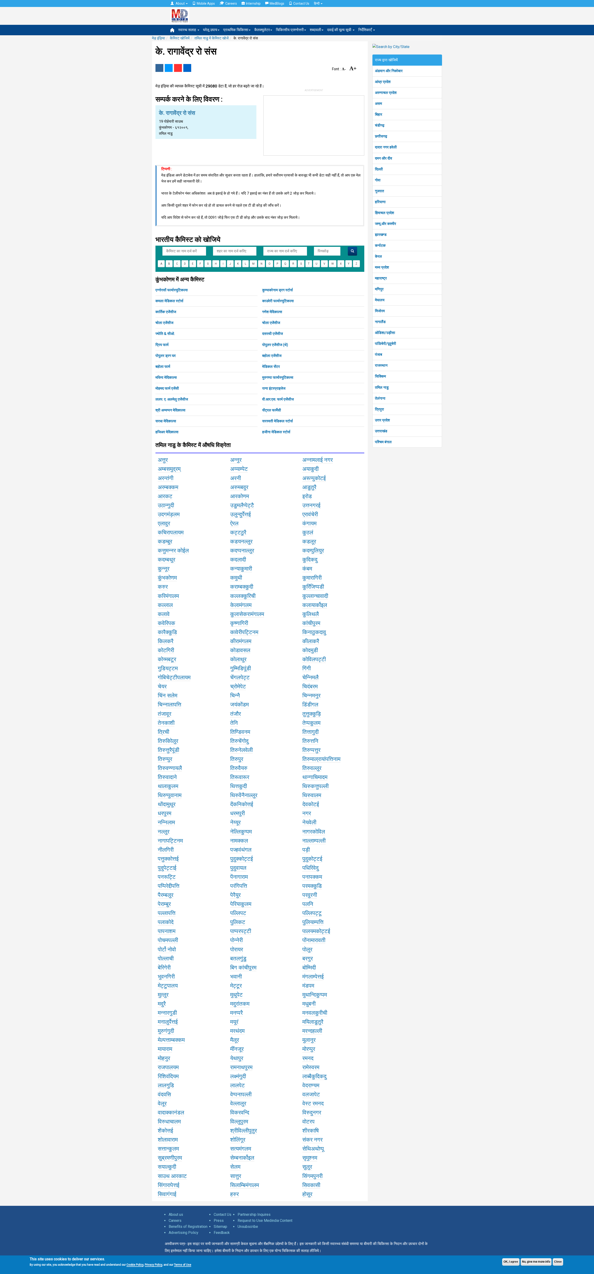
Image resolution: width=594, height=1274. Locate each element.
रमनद (307, 1058)
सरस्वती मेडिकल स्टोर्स (277, 421)
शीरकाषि (310, 1130)
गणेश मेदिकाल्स (272, 312)
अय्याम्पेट (239, 469)
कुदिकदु (309, 559)
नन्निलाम (166, 822)
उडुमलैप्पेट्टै (242, 505)
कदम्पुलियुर (313, 550)
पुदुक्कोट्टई (241, 859)
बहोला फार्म (162, 366)
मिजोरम (380, 311)
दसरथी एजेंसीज (272, 333)
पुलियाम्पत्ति (312, 922)
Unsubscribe (248, 1226)
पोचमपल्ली (168, 940)
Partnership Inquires (254, 1214)
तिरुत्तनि (310, 741)
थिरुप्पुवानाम (169, 795)
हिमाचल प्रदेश (384, 213)
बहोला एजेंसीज (271, 355)
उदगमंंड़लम (169, 514)
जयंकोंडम (239, 704)
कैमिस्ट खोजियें (180, 38)
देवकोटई (310, 804)
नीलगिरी (166, 850)
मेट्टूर (236, 985)
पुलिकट (237, 922)
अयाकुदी (310, 469)
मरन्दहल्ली (312, 1031)
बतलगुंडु (238, 958)
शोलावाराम (168, 1139)
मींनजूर (237, 1049)
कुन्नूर (163, 568)
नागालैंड (380, 322)
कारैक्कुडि (167, 632)
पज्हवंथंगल (241, 850)
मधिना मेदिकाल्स (166, 377)
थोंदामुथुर (166, 804)
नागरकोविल (313, 831)
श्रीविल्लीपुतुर (243, 1130)
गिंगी (306, 668)
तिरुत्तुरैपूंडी (168, 750)
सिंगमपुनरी (312, 1176)
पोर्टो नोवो (167, 949)
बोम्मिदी (309, 967)
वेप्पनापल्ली (241, 1094)
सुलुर (307, 1167)
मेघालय (379, 300)
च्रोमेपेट (238, 686)
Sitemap (220, 1226)
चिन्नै (235, 695)
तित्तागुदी (310, 732)
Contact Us (301, 3)
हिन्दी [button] (317, 3)
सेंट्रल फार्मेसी (271, 410)
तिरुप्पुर (165, 759)
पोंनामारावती (313, 940)
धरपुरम (164, 813)
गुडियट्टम (168, 668)
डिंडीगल (310, 704)
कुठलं (307, 532)
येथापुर (236, 1058)
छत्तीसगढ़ (381, 136)
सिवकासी (311, 1185)
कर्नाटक (380, 245)
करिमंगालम (168, 596)
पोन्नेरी (236, 940)
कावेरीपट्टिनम (244, 632)
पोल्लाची (166, 958)
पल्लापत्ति (166, 913)
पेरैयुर (235, 895)
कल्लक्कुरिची (242, 596)
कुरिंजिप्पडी (313, 587)
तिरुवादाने (167, 777)
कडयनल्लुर (241, 541)
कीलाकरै (310, 641)
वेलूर (162, 1103)
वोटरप (308, 1121)
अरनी (235, 478)
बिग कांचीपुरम (243, 967)
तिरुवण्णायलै (170, 768)
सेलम (235, 1167)
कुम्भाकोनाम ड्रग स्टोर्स (277, 290)
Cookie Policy (134, 1264)
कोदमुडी (310, 650)
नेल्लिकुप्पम (241, 831)
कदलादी (238, 559)
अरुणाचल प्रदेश (386, 92)
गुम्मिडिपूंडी (240, 668)
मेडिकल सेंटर (271, 366)
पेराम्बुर (164, 904)
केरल (378, 256)
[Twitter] (169, 68)
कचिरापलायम (171, 532)
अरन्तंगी (165, 478)
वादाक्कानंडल (171, 1112)
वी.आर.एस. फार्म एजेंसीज (278, 399)
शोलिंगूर (237, 1139)
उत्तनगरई (311, 505)
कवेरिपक (166, 623)
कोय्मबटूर (167, 659)
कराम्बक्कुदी (241, 587)
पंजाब (378, 354)
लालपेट (237, 1085)
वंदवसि (164, 1094)
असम (378, 103)
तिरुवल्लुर (311, 768)
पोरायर (236, 949)
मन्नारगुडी (167, 1013)
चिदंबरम (310, 686)
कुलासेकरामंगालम (247, 614)
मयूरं (234, 1022)
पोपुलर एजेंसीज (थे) (275, 345)
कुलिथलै (310, 614)
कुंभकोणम (167, 577)
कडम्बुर (165, 541)
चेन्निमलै (310, 677)
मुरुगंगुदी (166, 1031)
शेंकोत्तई (165, 1130)
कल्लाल (165, 605)
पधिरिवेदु (310, 868)
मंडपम (308, 985)
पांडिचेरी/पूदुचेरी (385, 343)
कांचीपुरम (311, 623)
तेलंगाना (380, 398)
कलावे (164, 614)
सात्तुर (235, 1176)
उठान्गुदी (166, 505)
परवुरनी (309, 895)
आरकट (165, 496)
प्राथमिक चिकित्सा (235, 30)
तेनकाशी (166, 723)
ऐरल (234, 523)
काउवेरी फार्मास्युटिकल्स (278, 301)
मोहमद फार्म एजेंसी (167, 388)
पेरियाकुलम (240, 904)
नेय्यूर (235, 822)
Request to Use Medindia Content (265, 1220)
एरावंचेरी (310, 514)
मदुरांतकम (239, 1004)
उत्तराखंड (381, 431)
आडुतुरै (309, 487)
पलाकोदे (166, 922)
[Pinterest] (178, 68)
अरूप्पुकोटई (314, 478)
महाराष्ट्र (381, 278)
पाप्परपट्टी (240, 931)
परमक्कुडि (312, 886)
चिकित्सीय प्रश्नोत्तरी (290, 30)
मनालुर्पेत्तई (168, 1022)
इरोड (307, 496)
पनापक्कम (312, 877)
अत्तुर (163, 460)
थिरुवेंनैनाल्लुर (243, 795)
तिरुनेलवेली (241, 750)
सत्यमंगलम (240, 1149)
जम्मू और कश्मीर (385, 223)
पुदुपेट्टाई (167, 868)
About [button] (180, 3)
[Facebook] (159, 68)
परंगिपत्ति (238, 886)
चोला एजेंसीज (164, 323)
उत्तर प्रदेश (382, 420)
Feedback (222, 1232)
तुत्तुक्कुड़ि (311, 714)
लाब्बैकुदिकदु (314, 1076)
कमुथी (236, 577)
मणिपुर (379, 289)
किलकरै (165, 641)
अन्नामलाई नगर (317, 460)
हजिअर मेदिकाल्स (166, 432)
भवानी (236, 976)
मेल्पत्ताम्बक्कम (171, 1040)
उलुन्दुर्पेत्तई (240, 514)
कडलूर (309, 541)
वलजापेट (311, 1094)
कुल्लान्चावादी (315, 596)
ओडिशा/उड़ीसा (385, 333)
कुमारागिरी (312, 577)
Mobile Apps (206, 3)
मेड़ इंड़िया (158, 38)
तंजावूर (164, 714)
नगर (306, 813)
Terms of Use (182, 1264)
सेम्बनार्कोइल (242, 1158)
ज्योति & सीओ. (165, 333)
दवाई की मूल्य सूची (339, 30)
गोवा (378, 180)
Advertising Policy (183, 1232)
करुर (163, 587)
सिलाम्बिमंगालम (244, 1185)
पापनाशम (166, 931)
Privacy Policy (153, 1264)
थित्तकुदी (238, 786)
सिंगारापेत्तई (168, 1185)
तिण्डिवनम (240, 732)
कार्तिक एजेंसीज (165, 312)
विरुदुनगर (311, 1112)
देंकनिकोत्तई (241, 804)
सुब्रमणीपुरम (170, 1158)
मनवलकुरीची (314, 1013)
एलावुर (164, 523)
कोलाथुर (238, 659)
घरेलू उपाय (210, 30)
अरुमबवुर (239, 487)
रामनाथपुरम (241, 1067)
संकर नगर (312, 1139)
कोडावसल (240, 650)
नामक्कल (239, 841)
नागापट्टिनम (170, 841)
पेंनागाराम (239, 877)
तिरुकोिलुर (168, 741)
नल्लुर (163, 831)
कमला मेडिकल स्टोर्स (169, 301)
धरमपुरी (237, 813)
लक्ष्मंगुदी (238, 1076)
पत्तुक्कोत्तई (168, 859)
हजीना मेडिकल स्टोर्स (276, 432)
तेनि (234, 723)
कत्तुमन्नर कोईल (173, 550)
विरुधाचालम (169, 1121)
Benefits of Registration (188, 1226)
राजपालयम (168, 1067)
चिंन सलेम (167, 695)
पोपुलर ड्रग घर (165, 355)
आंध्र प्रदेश (383, 82)
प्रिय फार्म (161, 345)
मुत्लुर (163, 995)
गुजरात (379, 191)
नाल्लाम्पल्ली (314, 841)
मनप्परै (236, 1013)
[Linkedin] (187, 68)
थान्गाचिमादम (314, 777)
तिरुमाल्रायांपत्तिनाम (321, 759)
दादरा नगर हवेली (386, 147)
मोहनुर (164, 1058)
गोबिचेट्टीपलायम (174, 677)
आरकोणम (239, 496)
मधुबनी (309, 1004)
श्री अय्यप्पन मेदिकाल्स (170, 410)
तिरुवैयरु (238, 768)
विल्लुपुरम (239, 1121)
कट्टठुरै (238, 532)
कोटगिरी (166, 650)
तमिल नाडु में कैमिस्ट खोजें (211, 38)
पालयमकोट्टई (316, 931)
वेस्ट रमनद (313, 1103)
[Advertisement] (314, 125)
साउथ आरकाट (172, 1176)
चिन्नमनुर (311, 695)
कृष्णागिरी (239, 623)
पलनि (307, 904)
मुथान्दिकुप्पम (314, 995)
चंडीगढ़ (379, 125)
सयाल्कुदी (167, 1167)
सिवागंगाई (167, 1194)
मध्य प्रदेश (382, 267)
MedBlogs (277, 3)
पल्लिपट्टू (312, 913)
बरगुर (307, 958)
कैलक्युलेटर (262, 30)
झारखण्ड (381, 234)
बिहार (378, 114)
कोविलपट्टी (314, 659)
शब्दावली (315, 30)
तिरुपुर (236, 759)
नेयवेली (309, 822)
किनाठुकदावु (314, 632)
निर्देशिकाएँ (365, 30)
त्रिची (163, 732)
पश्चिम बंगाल (383, 442)
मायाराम (165, 1049)
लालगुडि (166, 1085)
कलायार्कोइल (314, 605)
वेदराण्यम (310, 1085)
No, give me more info (536, 1261)
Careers (231, 3)
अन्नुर (236, 460)
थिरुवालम (311, 795)
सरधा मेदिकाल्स (165, 421)
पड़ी (306, 850)
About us (176, 1214)
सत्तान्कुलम (168, 1149)
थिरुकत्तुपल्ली (315, 786)
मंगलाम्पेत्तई (313, 976)
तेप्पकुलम (311, 723)
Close (558, 1261)
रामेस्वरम (310, 1067)
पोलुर (307, 949)
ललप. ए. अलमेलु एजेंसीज (171, 399)
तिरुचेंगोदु (239, 741)
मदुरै (162, 1004)
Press (219, 1220)
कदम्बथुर (166, 559)
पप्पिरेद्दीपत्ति (168, 886)
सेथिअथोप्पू (313, 1149)
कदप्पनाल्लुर (242, 550)
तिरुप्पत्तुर (311, 750)
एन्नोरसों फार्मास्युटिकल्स (171, 290)
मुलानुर (309, 1040)
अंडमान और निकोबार (389, 71)
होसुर (307, 1194)
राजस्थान (381, 365)
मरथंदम (237, 1031)
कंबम (307, 568)
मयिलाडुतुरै (312, 1022)
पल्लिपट (238, 913)
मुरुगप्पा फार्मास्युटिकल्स (277, 377)
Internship (253, 3)
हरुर (234, 1194)
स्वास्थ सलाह (187, 30)
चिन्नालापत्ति (169, 704)
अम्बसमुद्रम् (169, 469)
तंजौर (235, 714)
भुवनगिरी (166, 976)
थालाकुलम (168, 786)
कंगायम (309, 523)
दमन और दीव (383, 158)
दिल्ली (379, 169)
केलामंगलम (241, 605)
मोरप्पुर (308, 1049)
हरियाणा (380, 202)
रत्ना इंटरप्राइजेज (273, 388)
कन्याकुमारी (241, 568)
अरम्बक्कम (168, 487)
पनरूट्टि (167, 877)
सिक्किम (380, 376)
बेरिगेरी (164, 967)
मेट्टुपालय (168, 985)
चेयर (162, 686)
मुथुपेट (236, 995)
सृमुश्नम (309, 1158)
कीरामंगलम (240, 641)
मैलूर (234, 1040)
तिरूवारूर (239, 777)
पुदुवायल (238, 868)
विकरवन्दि (239, 1112)
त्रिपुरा (379, 409)
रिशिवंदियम (168, 1076)
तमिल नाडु (382, 387)
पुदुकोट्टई (312, 859)
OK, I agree (511, 1261)
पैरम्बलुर (165, 895)
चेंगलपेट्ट (240, 677)
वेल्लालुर (238, 1103)
